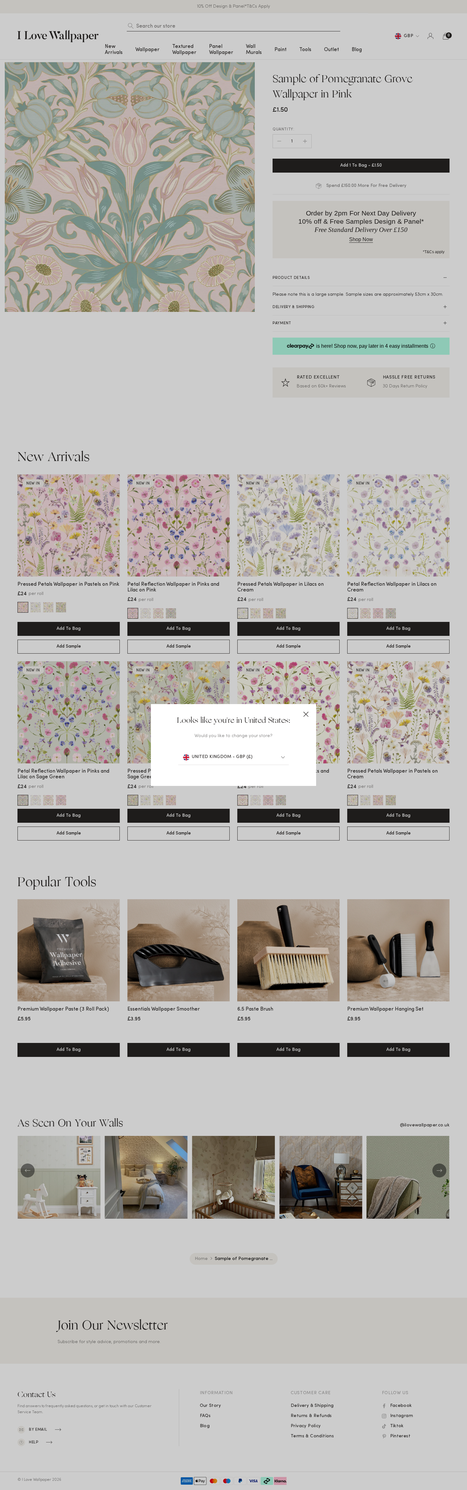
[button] (305, 714)
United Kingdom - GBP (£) (222, 757)
